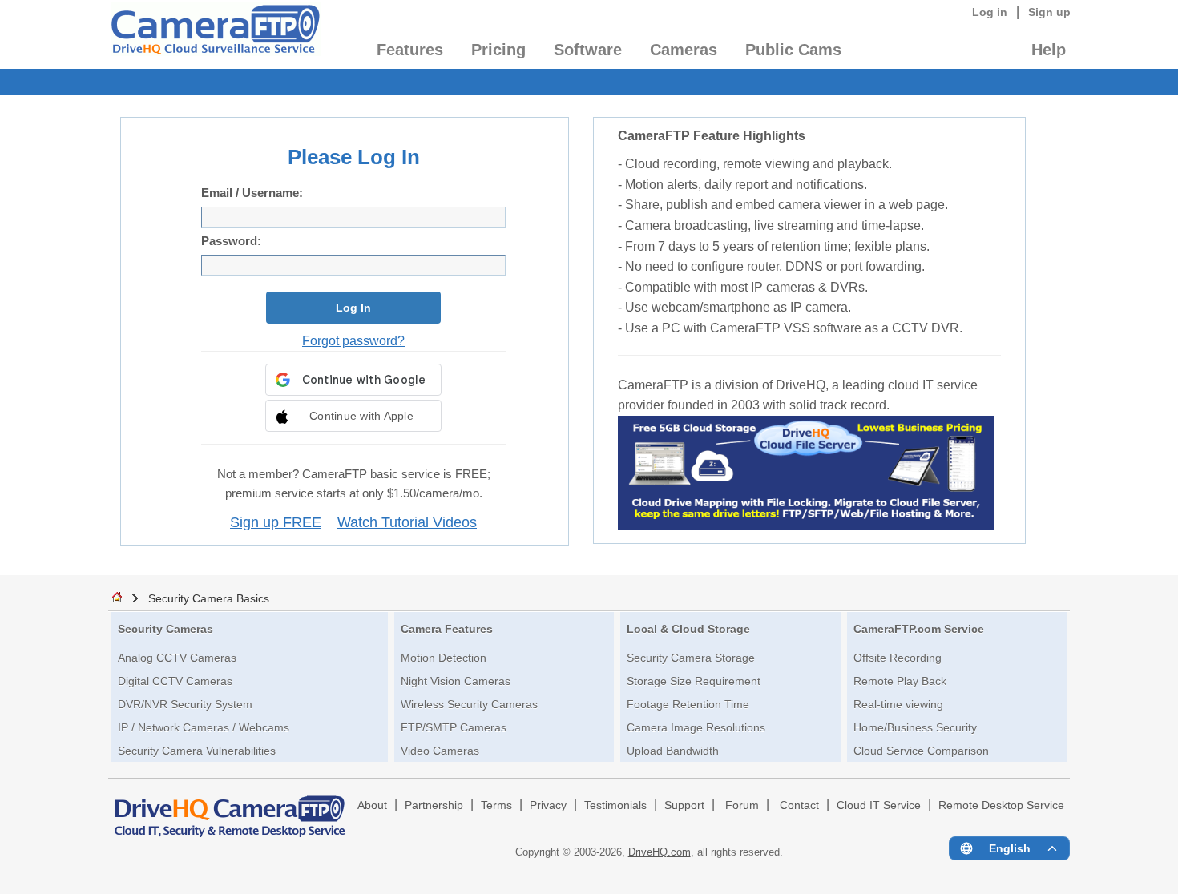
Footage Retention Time (688, 704)
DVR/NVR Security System (185, 704)
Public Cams (793, 49)
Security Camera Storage (691, 657)
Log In (353, 307)
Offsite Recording (897, 657)
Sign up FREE (275, 522)
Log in (989, 12)
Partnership (434, 805)
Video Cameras (440, 750)
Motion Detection (443, 657)
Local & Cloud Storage (688, 628)
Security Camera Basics (208, 598)
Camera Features (447, 628)
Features (410, 49)
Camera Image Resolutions (696, 727)
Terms (496, 805)
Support (684, 805)
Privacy (548, 805)
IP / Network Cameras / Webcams (203, 727)
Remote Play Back (899, 681)
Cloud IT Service (879, 805)
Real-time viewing (898, 704)
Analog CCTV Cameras (177, 657)
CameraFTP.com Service (918, 628)
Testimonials (615, 805)
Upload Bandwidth (673, 750)
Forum (742, 805)
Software (588, 49)
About (372, 805)
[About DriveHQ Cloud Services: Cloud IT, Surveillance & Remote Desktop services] (230, 809)
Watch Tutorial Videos (407, 522)
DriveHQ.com (659, 852)
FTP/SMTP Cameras (453, 727)
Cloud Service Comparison (921, 750)
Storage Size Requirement (693, 681)
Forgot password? (353, 340)
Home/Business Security (915, 727)
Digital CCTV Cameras (175, 681)
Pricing (498, 49)
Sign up (1049, 12)
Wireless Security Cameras (469, 704)
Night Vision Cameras (455, 681)
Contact (799, 805)
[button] (353, 416)
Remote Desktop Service (1001, 805)
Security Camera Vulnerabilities (197, 750)
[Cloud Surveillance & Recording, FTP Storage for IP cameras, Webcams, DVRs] (214, 34)
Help (1048, 49)
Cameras (683, 49)
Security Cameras (165, 628)
